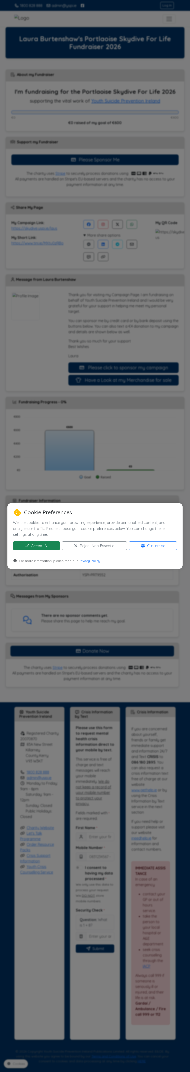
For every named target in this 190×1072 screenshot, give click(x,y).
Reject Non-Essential (97, 545)
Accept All (39, 545)
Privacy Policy (89, 561)
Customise (155, 545)
